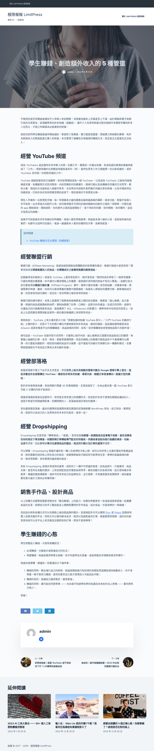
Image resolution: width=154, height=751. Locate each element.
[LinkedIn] (49, 611)
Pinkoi (117, 512)
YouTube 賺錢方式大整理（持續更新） (50, 240)
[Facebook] (25, 611)
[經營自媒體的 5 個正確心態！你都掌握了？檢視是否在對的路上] (124, 706)
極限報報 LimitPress (25, 14)
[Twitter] (37, 611)
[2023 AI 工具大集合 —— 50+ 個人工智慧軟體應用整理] (29, 706)
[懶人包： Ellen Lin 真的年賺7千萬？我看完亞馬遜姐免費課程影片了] (77, 706)
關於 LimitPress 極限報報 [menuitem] (20, 4)
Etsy (108, 512)
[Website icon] (41, 639)
